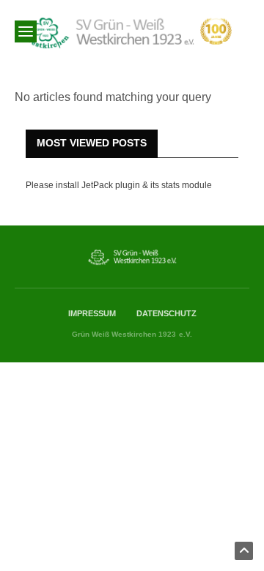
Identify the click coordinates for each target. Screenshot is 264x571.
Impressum (92, 313)
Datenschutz (166, 313)
